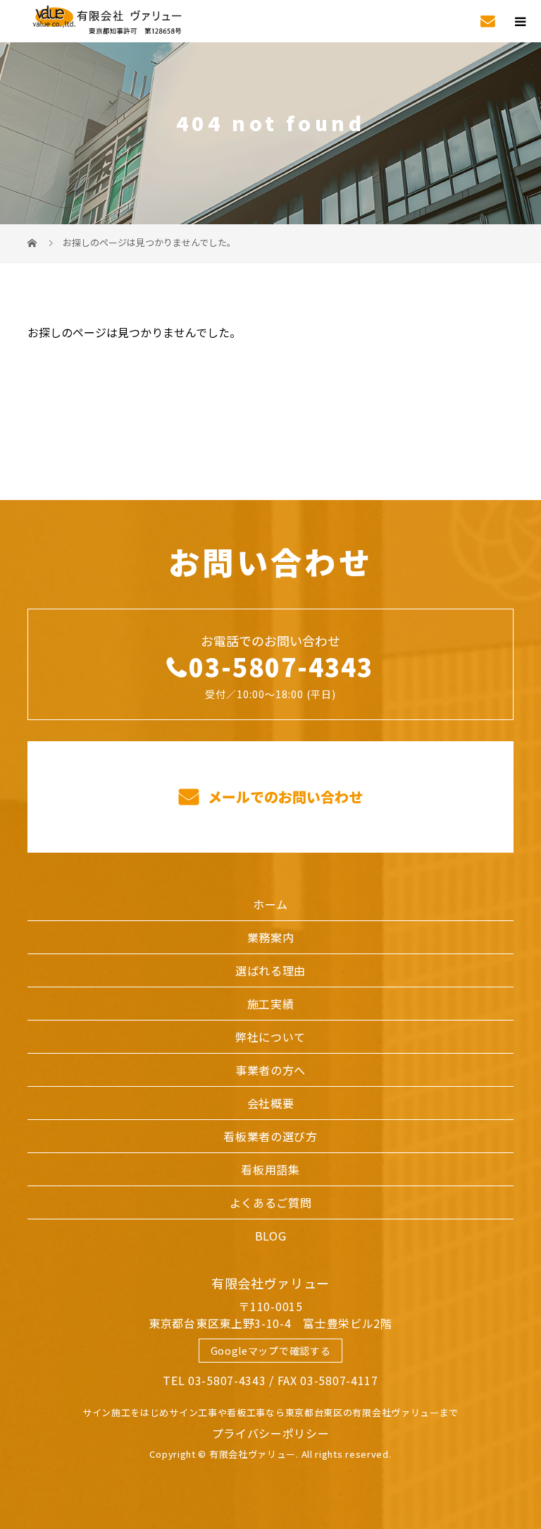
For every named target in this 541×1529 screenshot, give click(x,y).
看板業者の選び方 (270, 1136)
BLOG (271, 1235)
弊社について (270, 1036)
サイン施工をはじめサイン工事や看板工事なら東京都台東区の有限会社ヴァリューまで (270, 1412)
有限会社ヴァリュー (270, 1283)
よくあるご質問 (271, 1202)
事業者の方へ (270, 1069)
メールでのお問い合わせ (283, 796)
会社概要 (270, 1103)
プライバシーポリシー (271, 1433)
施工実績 (270, 1003)
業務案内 (270, 937)
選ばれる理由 (270, 970)
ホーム (270, 904)
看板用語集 (270, 1169)
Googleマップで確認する (271, 1351)
